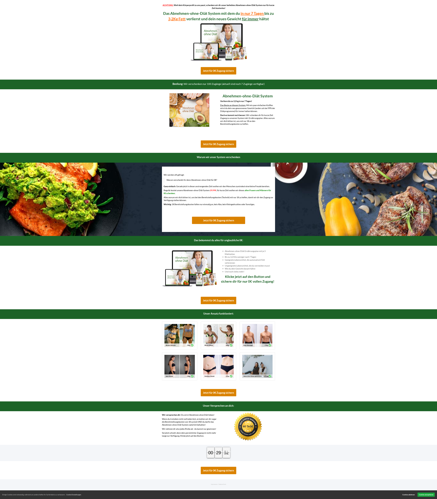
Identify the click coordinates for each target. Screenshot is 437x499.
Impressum (214, 484)
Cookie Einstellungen (73, 495)
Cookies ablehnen (408, 495)
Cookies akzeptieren (426, 495)
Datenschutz (222, 484)
